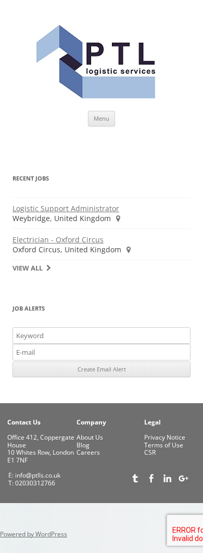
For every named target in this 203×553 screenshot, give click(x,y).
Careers (88, 452)
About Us (90, 437)
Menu (101, 118)
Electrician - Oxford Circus (58, 240)
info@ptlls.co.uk (37, 475)
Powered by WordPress (33, 534)
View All (27, 268)
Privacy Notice (164, 437)
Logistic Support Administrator (65, 208)
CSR (150, 452)
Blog (83, 445)
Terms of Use (163, 445)
